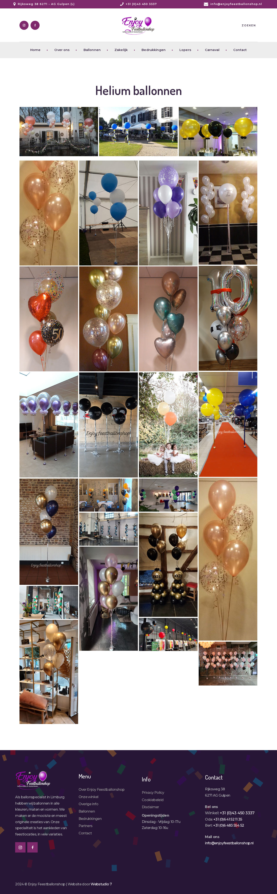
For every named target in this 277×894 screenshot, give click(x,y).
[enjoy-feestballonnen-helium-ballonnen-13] (108, 424)
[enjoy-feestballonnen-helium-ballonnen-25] (228, 664)
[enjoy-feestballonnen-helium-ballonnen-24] (48, 672)
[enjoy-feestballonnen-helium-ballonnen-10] (168, 318)
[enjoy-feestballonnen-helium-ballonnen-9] (108, 318)
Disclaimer (150, 807)
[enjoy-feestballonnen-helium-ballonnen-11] (228, 424)
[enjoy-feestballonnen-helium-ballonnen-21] (108, 599)
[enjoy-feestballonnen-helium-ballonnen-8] (48, 318)
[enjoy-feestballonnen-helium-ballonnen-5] (168, 213)
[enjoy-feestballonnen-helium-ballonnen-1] (58, 131)
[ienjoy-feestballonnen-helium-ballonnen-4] (48, 213)
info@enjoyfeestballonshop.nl (229, 843)
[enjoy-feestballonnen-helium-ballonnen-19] (108, 529)
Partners (86, 826)
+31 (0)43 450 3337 (237, 813)
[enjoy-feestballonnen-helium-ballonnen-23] (168, 634)
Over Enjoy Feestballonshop (101, 789)
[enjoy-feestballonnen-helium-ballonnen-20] (168, 565)
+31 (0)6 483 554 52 (228, 825)
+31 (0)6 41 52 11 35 (227, 819)
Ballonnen (87, 811)
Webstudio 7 (101, 884)
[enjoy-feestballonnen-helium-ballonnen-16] (108, 213)
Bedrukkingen (90, 819)
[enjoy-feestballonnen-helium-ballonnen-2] (138, 131)
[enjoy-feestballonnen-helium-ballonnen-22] (48, 602)
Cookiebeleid (152, 800)
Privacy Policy (153, 793)
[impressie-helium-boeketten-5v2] (48, 532)
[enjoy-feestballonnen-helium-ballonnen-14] (168, 424)
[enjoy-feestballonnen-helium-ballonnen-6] (228, 213)
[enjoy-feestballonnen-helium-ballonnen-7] (228, 318)
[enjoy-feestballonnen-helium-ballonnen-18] (168, 495)
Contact (85, 833)
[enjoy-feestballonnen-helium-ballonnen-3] (218, 131)
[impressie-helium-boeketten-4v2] (228, 559)
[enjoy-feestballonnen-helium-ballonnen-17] (108, 495)
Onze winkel (88, 797)
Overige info (88, 804)
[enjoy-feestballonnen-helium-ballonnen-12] (48, 424)
